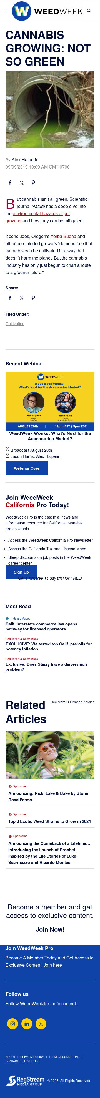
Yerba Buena (63, 236)
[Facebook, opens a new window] (10, 183)
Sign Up (21, 572)
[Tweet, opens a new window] (21, 183)
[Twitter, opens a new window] (41, 1023)
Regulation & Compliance (22, 639)
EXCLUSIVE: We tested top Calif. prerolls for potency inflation (49, 646)
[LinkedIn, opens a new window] (26, 1023)
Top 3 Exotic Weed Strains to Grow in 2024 (49, 821)
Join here (53, 965)
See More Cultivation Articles (72, 701)
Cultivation (15, 323)
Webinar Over (26, 468)
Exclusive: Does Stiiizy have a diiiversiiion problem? (46, 666)
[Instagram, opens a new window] (12, 1023)
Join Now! (50, 929)
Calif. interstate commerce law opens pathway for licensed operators (41, 626)
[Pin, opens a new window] (33, 183)
